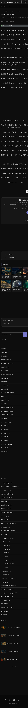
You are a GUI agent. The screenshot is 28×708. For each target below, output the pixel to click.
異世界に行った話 (6, 589)
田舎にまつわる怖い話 (7, 585)
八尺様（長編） (5, 367)
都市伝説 (3, 611)
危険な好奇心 (6, 571)
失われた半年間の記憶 (7, 374)
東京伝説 (3, 534)
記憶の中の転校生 (6, 359)
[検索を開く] (21, 2)
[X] (5, 699)
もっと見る (14, 666)
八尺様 (4, 567)
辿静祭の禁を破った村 (7, 407)
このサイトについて (13, 6)
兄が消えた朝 (4, 389)
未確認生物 (4, 527)
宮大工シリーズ (5, 505)
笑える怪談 (4, 600)
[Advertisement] (14, 465)
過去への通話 (4, 370)
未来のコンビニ (5, 385)
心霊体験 (3, 516)
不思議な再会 (4, 440)
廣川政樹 (18, 703)
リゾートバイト (6, 560)
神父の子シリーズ (6, 596)
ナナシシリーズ (5, 490)
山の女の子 (4, 403)
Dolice (13, 703)
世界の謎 (3, 501)
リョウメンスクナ (7, 564)
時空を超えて (4, 418)
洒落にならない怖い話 (7, 538)
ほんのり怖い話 (5, 494)
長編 (2, 615)
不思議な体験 (21, 17)
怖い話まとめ (4, 6)
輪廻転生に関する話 (6, 607)
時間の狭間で (4, 352)
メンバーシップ (22, 6)
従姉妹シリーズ (5, 508)
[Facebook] (18, 699)
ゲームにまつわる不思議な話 (9, 486)
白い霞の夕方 (4, 451)
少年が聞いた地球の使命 (7, 392)
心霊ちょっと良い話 (6, 512)
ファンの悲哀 (4, 448)
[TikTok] (22, 699)
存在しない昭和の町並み (7, 411)
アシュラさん (11, 257)
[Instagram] (9, 699)
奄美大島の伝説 (5, 433)
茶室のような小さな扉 (7, 415)
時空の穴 (3, 348)
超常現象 (3, 604)
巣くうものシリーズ (7, 578)
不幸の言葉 (10, 254)
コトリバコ (5, 549)
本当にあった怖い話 (6, 530)
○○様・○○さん (5, 483)
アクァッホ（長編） (6, 422)
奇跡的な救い (4, 378)
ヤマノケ (3, 345)
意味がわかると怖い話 (7, 523)
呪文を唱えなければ (6, 444)
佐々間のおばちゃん (6, 426)
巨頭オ (4, 582)
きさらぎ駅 (5, 545)
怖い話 (3, 519)
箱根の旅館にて (5, 356)
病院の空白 (4, 381)
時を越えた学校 (5, 437)
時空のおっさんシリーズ (8, 593)
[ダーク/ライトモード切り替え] (25, 2)
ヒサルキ (4, 552)
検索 (25, 334)
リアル (4, 556)
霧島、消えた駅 (5, 400)
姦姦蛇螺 (4, 575)
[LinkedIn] (14, 699)
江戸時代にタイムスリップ (8, 363)
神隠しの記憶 (4, 396)
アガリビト (5, 541)
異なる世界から (5, 429)
